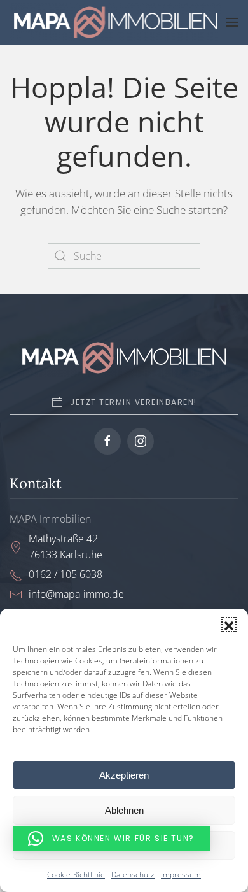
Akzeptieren (124, 775)
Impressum (181, 874)
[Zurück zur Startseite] (118, 22)
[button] (229, 624)
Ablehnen (124, 810)
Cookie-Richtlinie (76, 874)
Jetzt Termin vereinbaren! (133, 402)
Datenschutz (133, 874)
